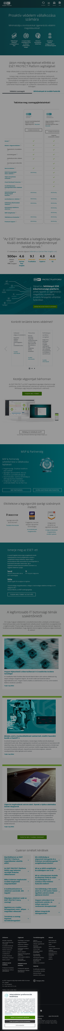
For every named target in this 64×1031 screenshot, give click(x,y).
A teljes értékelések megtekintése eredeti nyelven (52, 532)
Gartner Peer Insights (21, 263)
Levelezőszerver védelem (12, 199)
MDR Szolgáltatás (10, 213)
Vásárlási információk (39, 975)
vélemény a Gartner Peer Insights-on (43, 251)
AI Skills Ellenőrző (7, 956)
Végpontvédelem (22, 942)
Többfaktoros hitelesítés (12, 217)
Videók (50, 957)
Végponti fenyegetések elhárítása (24, 954)
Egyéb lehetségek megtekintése (47, 490)
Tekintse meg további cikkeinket (32, 837)
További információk (33, 130)
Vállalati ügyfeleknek (38, 944)
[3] (34, 368)
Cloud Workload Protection (13, 182)
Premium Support (10, 221)
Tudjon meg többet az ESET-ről (21, 594)
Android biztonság (7, 948)
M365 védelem (22, 952)
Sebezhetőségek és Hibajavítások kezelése (10, 193)
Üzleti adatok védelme (24, 957)
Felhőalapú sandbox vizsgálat (23, 949)
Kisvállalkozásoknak (7, 946)
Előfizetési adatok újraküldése (38, 951)
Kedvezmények (37, 973)
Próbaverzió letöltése (8, 968)
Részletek (37, 124)
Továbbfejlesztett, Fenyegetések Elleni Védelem (13, 186)
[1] (29, 368)
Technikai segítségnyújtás (37, 946)
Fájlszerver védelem (23, 944)
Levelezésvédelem (23, 946)
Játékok (51, 959)
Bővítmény (33, 172)
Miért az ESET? (6, 960)
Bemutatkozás (52, 940)
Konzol (7, 141)
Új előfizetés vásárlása (39, 969)
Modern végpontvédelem (12, 145)
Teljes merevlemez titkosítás (10, 177)
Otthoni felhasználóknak (37, 941)
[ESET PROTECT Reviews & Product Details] (51, 519)
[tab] (17, 92)
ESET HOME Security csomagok (7, 943)
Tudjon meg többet (32, 394)
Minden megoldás (7, 940)
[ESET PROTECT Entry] (28, 115)
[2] (32, 368)
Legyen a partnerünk (54, 948)
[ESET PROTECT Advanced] (49, 115)
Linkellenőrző (6, 953)
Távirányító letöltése (38, 957)
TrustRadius (32, 261)
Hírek (50, 944)
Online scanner (6, 952)
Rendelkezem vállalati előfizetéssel (23, 971)
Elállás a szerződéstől (38, 963)
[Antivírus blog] (41, 1012)
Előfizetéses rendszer (8, 957)
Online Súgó (36, 949)
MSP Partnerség (17, 490)
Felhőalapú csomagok (24, 940)
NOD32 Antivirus (7, 949)
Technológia (52, 946)
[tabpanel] (32, 163)
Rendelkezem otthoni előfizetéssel (8, 970)
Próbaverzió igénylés (23, 968)
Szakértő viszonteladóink (53, 951)
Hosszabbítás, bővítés (39, 971)
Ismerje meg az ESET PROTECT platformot (45, 306)
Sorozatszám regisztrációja (36, 955)
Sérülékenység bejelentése (37, 960)
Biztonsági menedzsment (21, 959)
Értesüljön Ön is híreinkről (53, 954)
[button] (6, 349)
